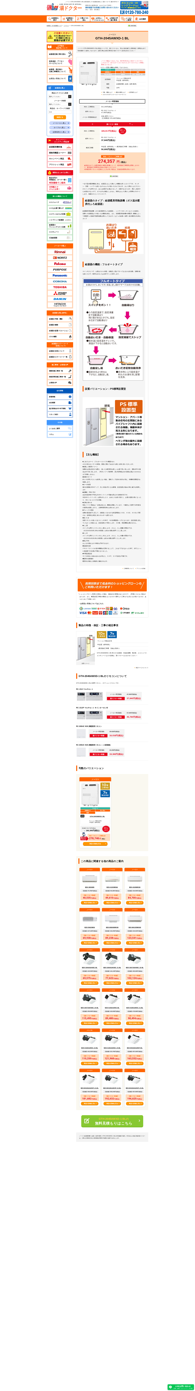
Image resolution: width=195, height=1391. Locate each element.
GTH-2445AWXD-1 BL (97, 816)
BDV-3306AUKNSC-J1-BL (112, 967)
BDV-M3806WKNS (112, 927)
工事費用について (129, 568)
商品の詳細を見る (95, 844)
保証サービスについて (142, 667)
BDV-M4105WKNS (135, 927)
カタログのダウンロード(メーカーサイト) (114, 94)
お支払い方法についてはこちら (91, 603)
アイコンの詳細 (140, 568)
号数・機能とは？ (108, 92)
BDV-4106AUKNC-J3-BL (112, 1048)
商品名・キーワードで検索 (60, 108)
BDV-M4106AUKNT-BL (135, 1048)
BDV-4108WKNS (134, 887)
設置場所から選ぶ (59, 132)
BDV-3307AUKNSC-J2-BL (135, 967)
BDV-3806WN (89, 887)
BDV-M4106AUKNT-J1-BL (90, 1088)
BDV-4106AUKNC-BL (112, 1008)
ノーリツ (66, 25)
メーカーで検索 (60, 101)
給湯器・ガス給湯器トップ (54, 25)
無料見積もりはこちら (114, 1121)
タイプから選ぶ (59, 127)
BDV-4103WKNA (112, 887)
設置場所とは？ (133, 92)
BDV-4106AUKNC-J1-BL (134, 1008)
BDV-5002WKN (89, 927)
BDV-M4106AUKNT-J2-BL (112, 1088)
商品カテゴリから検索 (60, 93)
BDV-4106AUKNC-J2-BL (89, 1048)
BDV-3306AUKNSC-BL (90, 967)
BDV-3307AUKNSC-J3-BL (90, 1008)
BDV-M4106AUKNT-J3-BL (135, 1088)
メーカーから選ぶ (59, 123)
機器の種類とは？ (121, 92)
